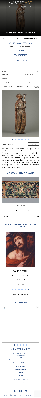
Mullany (20, 50)
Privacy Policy (8, 395)
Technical (33, 144)
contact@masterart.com (23, 360)
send (20, 387)
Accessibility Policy (31, 395)
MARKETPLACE (20, 369)
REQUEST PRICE (20, 55)
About (20, 373)
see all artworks (20, 295)
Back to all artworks (20, 43)
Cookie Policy (18, 395)
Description (7, 144)
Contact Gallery (20, 61)
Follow (36, 217)
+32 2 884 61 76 (22, 363)
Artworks (20, 39)
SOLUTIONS (20, 366)
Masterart (5, 39)
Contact (5, 217)
